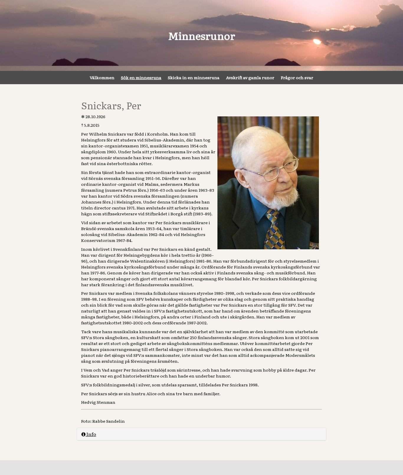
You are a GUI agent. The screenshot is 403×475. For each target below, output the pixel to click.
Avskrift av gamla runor (250, 77)
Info (91, 433)
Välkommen (102, 77)
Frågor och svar (297, 77)
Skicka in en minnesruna (193, 77)
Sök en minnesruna (141, 77)
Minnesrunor (201, 35)
